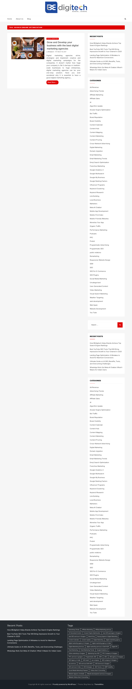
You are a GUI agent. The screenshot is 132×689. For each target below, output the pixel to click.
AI (90, 102)
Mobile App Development (99, 211)
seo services (72, 663)
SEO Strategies (87, 667)
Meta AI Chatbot (95, 207)
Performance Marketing (98, 230)
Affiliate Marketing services (103, 629)
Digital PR (114, 646)
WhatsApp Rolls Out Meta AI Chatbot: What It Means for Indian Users (34, 651)
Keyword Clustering (97, 189)
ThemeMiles (98, 684)
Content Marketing (96, 136)
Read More (51, 82)
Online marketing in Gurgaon (77, 653)
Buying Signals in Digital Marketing (107, 636)
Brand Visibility (95, 121)
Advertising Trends (97, 91)
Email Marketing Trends (98, 159)
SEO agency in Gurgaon (116, 657)
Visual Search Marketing (99, 294)
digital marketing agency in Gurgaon (79, 643)
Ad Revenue (94, 87)
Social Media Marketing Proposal (78, 670)
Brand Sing (91, 636)
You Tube (93, 313)
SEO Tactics (98, 667)
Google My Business (97, 177)
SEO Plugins (94, 275)
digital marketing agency (113, 640)
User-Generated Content (99, 286)
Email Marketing (95, 155)
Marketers (93, 204)
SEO (91, 267)
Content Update (86, 640)
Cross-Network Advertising (100, 144)
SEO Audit (86, 660)
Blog (29, 19)
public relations (95, 252)
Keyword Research (97, 192)
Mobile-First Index (96, 215)
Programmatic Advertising (99, 245)
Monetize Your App (97, 222)
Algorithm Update (96, 106)
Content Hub (94, 129)
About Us (19, 19)
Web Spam (94, 305)
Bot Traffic (93, 113)
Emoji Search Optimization (99, 162)
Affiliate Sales (95, 98)
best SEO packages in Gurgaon (112, 633)
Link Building (94, 196)
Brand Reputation (96, 117)
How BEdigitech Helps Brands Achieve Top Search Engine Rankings (33, 630)
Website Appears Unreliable (76, 673)
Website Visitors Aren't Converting (78, 677)
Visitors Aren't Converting (97, 670)
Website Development (98, 309)
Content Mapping (96, 132)
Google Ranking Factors (98, 181)
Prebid (92, 241)
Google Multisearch (97, 174)
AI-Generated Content (75, 633)
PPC (91, 237)
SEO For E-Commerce (98, 271)
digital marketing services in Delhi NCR (98, 646)
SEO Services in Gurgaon (102, 663)
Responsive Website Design (100, 260)
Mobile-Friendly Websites (99, 219)
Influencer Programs (97, 185)
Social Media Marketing (98, 279)
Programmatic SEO (97, 249)
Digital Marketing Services (76, 646)
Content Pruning (96, 140)
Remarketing (94, 256)
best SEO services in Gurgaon (77, 636)
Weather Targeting (96, 298)
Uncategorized (95, 283)
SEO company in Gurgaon (109, 660)
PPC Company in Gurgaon (109, 653)
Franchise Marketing (97, 166)
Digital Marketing (52, 38)
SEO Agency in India (74, 660)
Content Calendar (96, 125)
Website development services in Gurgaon (99, 673)
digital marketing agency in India (101, 643)
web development (96, 301)
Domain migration (96, 151)
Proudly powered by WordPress (64, 684)
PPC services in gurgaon (76, 657)
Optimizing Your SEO (94, 653)
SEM (91, 264)
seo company (95, 660)
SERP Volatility (108, 667)
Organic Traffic (95, 226)
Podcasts (93, 234)
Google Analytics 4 (97, 170)
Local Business (95, 200)
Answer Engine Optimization (100, 110)
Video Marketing (96, 290)
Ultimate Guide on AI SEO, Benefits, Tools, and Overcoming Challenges (34, 647)
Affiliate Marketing (96, 95)
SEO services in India (75, 667)
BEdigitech (51, 51)
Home (9, 19)
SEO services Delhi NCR (86, 663)
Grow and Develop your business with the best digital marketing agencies (62, 45)
